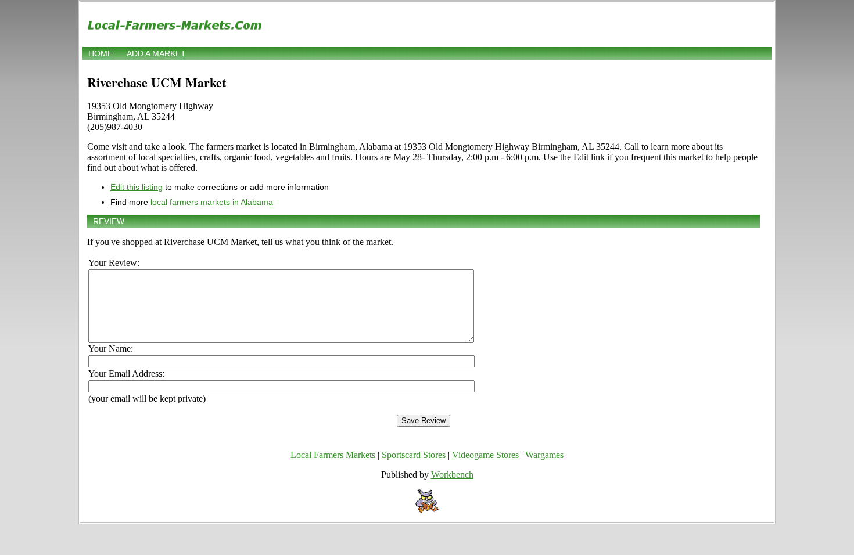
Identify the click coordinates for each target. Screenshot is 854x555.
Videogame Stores (485, 455)
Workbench (452, 475)
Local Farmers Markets (332, 455)
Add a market (156, 53)
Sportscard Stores (414, 455)
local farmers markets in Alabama (211, 202)
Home (100, 53)
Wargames (544, 455)
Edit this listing (136, 187)
